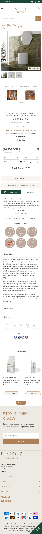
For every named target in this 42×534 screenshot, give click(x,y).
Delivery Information (10, 528)
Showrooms (18, 524)
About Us (9, 524)
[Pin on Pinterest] (26, 337)
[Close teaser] (29, 531)
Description (8, 254)
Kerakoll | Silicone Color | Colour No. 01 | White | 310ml (32, 382)
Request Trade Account (27, 526)
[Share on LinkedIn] (22, 337)
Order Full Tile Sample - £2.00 (21, 185)
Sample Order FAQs (21, 213)
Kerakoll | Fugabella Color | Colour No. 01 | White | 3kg (11, 382)
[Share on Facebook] (15, 337)
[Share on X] (19, 337)
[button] (36, 528)
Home (3, 25)
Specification (8, 308)
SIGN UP (21, 441)
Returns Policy (24, 528)
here (10, 476)
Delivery (7, 317)
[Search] (38, 18)
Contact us (6, 2)
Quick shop (11, 393)
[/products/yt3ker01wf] (11, 364)
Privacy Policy (28, 524)
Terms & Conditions (11, 526)
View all (21, 403)
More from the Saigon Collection (21, 86)
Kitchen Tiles (11, 25)
